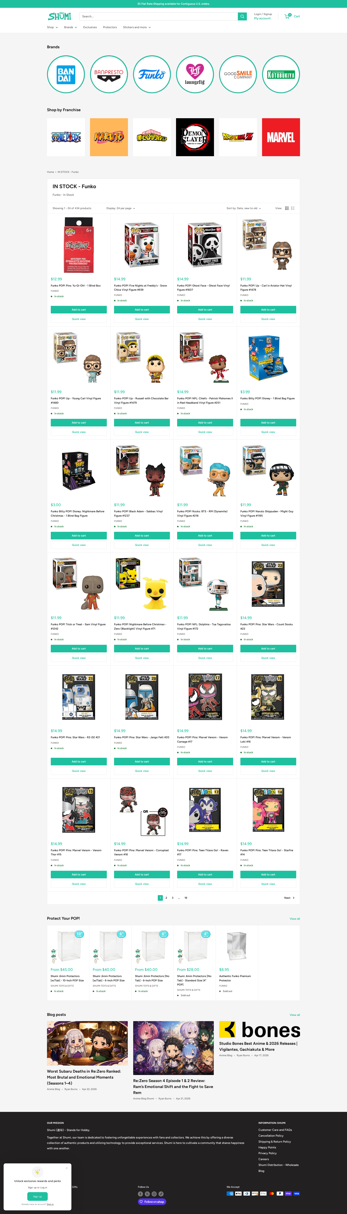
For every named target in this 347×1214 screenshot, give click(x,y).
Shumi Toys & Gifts (62, 985)
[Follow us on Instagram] (154, 1193)
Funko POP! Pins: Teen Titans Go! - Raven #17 (202, 852)
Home (50, 172)
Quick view (79, 319)
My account (262, 18)
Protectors (110, 27)
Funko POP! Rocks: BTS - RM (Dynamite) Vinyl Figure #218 (202, 513)
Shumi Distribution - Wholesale (278, 1165)
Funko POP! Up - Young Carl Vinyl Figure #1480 (76, 400)
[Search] (242, 16)
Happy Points (267, 1147)
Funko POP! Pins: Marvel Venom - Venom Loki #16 (265, 739)
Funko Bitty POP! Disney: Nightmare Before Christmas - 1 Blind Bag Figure (77, 513)
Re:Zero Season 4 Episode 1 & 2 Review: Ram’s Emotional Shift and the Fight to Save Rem (173, 1086)
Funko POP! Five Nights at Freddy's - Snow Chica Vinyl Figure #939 (140, 287)
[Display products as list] (292, 208)
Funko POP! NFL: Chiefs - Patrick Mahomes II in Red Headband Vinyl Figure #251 (205, 400)
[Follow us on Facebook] (140, 1193)
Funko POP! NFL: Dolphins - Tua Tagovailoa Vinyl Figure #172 (204, 626)
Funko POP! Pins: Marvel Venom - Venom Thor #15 (76, 852)
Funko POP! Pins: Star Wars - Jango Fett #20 (141, 737)
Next (287, 897)
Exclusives (90, 27)
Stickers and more (135, 27)
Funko (55, 291)
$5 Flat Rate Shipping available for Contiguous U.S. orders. (174, 3)
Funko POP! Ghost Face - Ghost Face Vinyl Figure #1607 (203, 287)
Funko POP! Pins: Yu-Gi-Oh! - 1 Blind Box (76, 285)
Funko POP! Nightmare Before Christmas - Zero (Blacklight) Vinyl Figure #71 (140, 626)
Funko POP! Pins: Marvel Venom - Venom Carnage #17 (202, 739)
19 (186, 897)
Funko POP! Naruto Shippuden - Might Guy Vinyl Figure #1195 (266, 513)
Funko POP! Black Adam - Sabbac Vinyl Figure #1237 (138, 513)
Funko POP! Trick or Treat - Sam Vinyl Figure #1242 (78, 626)
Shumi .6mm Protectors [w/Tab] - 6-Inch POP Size (109, 978)
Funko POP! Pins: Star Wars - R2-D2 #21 (75, 737)
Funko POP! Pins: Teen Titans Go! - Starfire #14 (266, 852)
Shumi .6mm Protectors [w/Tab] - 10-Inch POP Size (67, 978)
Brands (68, 27)
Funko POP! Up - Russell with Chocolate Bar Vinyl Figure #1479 (141, 400)
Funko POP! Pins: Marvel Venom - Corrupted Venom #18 (141, 852)
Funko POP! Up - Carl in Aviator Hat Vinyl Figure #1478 (266, 287)
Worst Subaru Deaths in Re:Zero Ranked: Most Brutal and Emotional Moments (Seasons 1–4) (84, 1077)
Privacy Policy (267, 1153)
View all (295, 918)
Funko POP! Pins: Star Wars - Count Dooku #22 (266, 626)
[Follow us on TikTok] (161, 1193)
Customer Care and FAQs (275, 1130)
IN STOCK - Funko (68, 172)
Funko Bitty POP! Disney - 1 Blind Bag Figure (267, 398)
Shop (50, 27)
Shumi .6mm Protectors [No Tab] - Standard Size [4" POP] (194, 980)
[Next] (300, 72)
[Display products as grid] (286, 208)
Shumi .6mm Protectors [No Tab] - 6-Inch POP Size (152, 978)
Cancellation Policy (271, 1135)
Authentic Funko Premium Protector (235, 978)
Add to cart (79, 309)
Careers (263, 1159)
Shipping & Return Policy (274, 1141)
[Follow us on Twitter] (147, 1193)
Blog (261, 1171)
